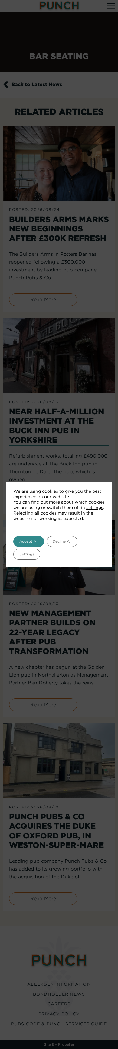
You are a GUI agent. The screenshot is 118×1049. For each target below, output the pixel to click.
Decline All (62, 541)
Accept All (28, 541)
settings (94, 507)
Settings (26, 554)
